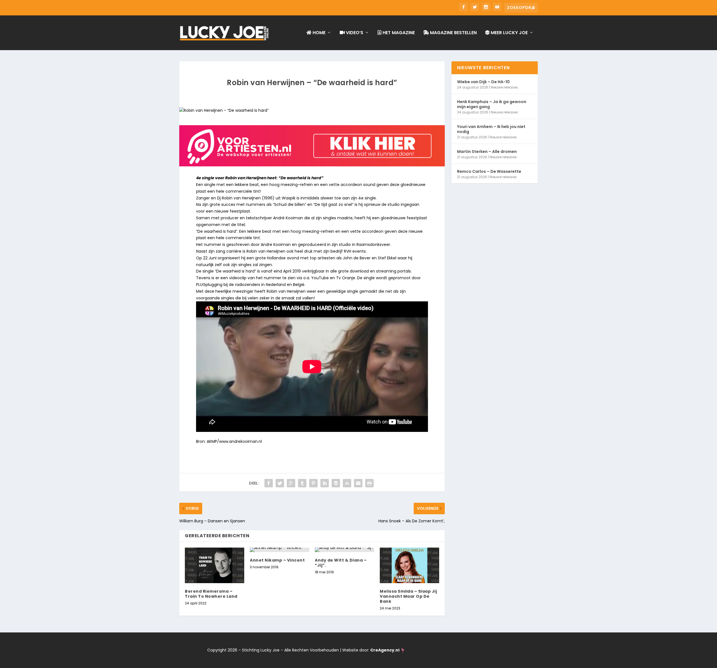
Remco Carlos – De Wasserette (489, 171)
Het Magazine (398, 33)
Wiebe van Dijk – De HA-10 (483, 82)
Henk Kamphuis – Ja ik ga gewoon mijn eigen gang (491, 104)
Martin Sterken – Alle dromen (487, 151)
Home (318, 33)
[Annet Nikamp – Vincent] (279, 550)
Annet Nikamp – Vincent (277, 560)
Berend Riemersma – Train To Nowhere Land (211, 593)
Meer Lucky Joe (509, 33)
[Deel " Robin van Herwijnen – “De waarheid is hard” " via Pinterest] (313, 483)
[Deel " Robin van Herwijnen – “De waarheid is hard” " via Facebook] (268, 483)
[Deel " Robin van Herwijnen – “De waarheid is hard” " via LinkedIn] (324, 483)
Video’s (354, 33)
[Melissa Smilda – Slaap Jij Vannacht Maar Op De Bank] (409, 565)
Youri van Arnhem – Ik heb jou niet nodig (491, 129)
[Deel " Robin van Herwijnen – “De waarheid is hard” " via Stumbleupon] (347, 483)
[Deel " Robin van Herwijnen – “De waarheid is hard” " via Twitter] (279, 483)
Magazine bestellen (453, 33)
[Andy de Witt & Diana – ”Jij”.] (344, 550)
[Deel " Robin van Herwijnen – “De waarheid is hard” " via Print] (369, 483)
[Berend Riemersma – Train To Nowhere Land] (214, 565)
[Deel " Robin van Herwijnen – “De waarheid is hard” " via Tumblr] (302, 483)
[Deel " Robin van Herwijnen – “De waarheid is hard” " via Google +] (291, 483)
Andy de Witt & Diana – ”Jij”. (341, 562)
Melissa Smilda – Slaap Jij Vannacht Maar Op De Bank (408, 596)
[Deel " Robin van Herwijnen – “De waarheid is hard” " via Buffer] (335, 483)
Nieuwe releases (504, 87)
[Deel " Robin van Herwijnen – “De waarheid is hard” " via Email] (358, 483)
